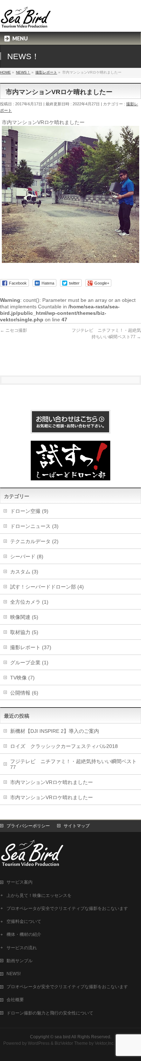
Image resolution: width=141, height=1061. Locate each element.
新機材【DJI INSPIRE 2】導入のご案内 (54, 731)
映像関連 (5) (24, 617)
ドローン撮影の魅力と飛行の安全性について (50, 1013)
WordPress (39, 1043)
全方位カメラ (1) (29, 602)
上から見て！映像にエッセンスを (39, 895)
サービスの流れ (22, 947)
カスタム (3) (24, 571)
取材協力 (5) (24, 632)
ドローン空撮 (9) (29, 511)
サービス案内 (20, 882)
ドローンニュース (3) (34, 526)
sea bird (62, 1036)
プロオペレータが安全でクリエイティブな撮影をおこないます (67, 908)
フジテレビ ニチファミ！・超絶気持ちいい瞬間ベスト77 (73, 764)
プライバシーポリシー (28, 825)
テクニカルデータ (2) (34, 541)
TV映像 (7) (22, 678)
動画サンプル (20, 960)
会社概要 (15, 999)
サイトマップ (77, 825)
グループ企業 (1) (29, 662)
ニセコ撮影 (13, 330)
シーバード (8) (26, 556)
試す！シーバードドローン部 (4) (47, 587)
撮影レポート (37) (30, 647)
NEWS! (14, 973)
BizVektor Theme (71, 1043)
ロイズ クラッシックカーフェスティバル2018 (64, 746)
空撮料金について (24, 921)
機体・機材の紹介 (24, 934)
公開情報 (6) (24, 693)
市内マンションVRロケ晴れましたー (51, 782)
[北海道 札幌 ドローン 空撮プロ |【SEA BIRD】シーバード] (26, 20)
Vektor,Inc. (105, 1043)
